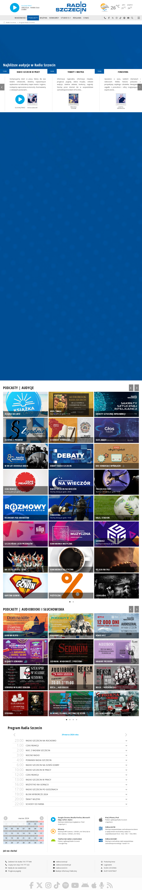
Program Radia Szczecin (27, 23)
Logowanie (107, 865)
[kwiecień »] (40, 818)
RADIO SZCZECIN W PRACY (33, 770)
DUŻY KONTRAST (110, 871)
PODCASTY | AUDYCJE (18, 387)
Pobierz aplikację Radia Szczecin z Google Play (70, 841)
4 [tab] (76, 720)
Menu (138, 18)
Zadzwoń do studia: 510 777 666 (20, 862)
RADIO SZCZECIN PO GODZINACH (36, 789)
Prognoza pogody (14, 871)
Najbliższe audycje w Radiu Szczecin (29, 65)
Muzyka (43, 18)
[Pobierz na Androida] (85, 882)
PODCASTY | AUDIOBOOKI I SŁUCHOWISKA (33, 609)
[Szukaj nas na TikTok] (57, 882)
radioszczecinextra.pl (63, 865)
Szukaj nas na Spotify (124, 18)
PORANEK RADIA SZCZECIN (34, 760)
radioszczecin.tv (61, 868)
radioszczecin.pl (61, 862)
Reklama (77, 18)
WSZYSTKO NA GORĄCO (32, 784)
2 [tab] (73, 602)
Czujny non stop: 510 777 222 (18, 865)
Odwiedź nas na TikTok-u (120, 18)
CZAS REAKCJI (28, 745)
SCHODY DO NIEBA (29, 804)
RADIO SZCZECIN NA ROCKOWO (35, 740)
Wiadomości (20, 18)
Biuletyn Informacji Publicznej (66, 871)
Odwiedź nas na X (113, 18)
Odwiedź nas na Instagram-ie (117, 18)
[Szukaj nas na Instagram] (48, 882)
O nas (86, 18)
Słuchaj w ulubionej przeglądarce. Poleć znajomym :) (74, 821)
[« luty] (7, 818)
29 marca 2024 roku (70, 734)
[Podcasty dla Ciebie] (102, 882)
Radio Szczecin (11, 23)
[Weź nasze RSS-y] (110, 882)
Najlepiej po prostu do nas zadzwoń (105, 18)
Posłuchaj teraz (109, 862)
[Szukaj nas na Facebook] (31, 882)
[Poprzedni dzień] (24, 735)
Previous (2, 87)
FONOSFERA (123, 71)
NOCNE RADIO (28, 755)
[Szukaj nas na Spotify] (65, 882)
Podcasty (33, 18)
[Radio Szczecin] (71, 7)
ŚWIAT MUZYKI (27, 799)
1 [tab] (69, 602)
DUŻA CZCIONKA (109, 868)
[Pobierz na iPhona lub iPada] (94, 882)
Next (140, 87)
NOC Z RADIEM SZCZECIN (33, 750)
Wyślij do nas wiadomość (128, 18)
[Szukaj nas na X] (39, 882)
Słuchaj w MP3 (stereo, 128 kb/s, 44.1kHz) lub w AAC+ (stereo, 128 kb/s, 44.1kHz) (74, 831)
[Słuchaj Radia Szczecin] (14, 7)
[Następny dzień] (116, 735)
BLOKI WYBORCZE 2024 (31, 794)
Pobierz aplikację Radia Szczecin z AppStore (116, 820)
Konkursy (54, 18)
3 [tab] (73, 720)
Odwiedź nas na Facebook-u (109, 18)
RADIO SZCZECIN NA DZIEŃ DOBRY (38, 765)
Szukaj (132, 18)
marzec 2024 (23, 818)
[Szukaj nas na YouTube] (75, 882)
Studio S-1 (66, 18)
